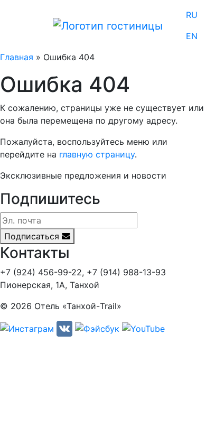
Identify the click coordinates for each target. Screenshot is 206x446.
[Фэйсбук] (97, 328)
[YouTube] (143, 328)
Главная (16, 57)
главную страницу (97, 154)
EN (192, 36)
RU (192, 15)
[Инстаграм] (27, 328)
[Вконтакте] (64, 328)
